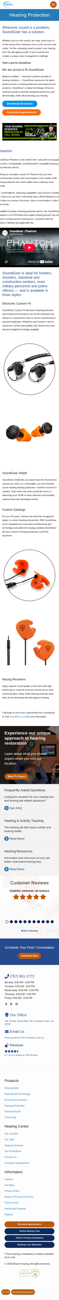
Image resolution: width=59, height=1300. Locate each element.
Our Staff (9, 1139)
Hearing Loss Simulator (29, 1244)
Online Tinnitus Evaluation (29, 1238)
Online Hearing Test (29, 1231)
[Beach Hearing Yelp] (11, 1005)
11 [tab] (52, 921)
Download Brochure (20, 103)
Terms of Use (12, 1202)
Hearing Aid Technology (17, 1094)
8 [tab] (38, 921)
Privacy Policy (12, 1191)
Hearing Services (14, 1145)
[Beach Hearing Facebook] (6, 1005)
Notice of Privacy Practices (19, 1197)
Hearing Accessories (16, 1100)
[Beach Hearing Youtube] (16, 1005)
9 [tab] (43, 921)
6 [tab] (29, 921)
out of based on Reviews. (21, 1049)
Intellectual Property (15, 1208)
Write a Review (29, 931)
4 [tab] (20, 921)
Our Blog (9, 1185)
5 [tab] (24, 921)
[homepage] (8, 4)
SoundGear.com (18, 716)
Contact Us (10, 1157)
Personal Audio (13, 1111)
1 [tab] (6, 921)
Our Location (11, 1133)
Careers (9, 1179)
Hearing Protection (15, 1105)
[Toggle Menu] (53, 4)
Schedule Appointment (21, 112)
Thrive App (10, 1117)
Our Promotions (13, 1151)
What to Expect (17, 776)
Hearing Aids (11, 1088)
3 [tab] (15, 921)
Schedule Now (29, 956)
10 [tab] (47, 921)
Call (7, 1292)
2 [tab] (11, 921)
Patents (9, 1214)
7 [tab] (34, 921)
